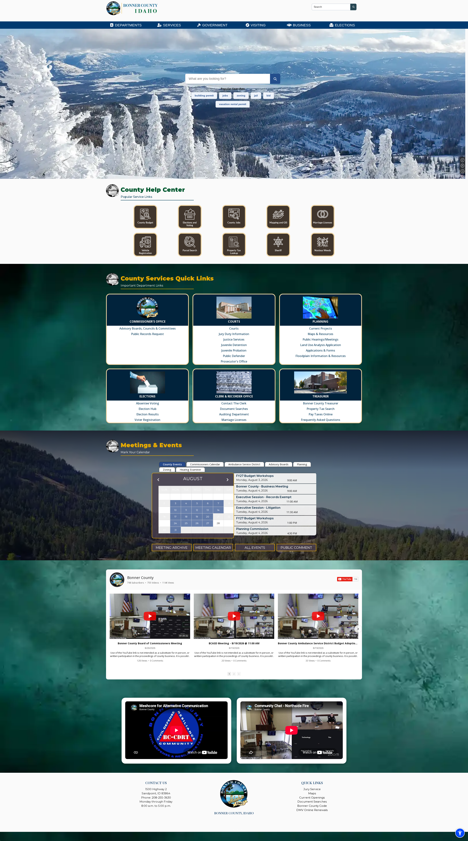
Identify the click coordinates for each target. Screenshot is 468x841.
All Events (255, 548)
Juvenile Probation (233, 350)
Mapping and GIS (278, 223)
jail (256, 95)
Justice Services (233, 339)
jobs (225, 95)
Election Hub (147, 409)
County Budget (145, 223)
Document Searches (234, 409)
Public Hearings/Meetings (320, 339)
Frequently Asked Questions (320, 420)
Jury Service (312, 789)
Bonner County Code (312, 806)
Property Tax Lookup (234, 251)
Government (215, 25)
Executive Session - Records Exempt (263, 497)
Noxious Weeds (322, 250)
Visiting (258, 25)
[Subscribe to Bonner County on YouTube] (347, 579)
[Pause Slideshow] (462, 166)
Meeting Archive (172, 548)
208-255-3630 (161, 797)
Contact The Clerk (233, 403)
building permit (204, 95)
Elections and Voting (190, 224)
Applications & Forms (320, 350)
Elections (345, 25)
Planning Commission (252, 529)
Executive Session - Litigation (258, 507)
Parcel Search (190, 250)
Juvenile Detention (234, 345)
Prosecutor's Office (234, 361)
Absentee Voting (147, 403)
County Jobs (233, 223)
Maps (312, 793)
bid (269, 95)
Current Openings (312, 797)
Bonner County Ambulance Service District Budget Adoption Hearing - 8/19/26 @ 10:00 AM (318, 643)
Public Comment (296, 548)
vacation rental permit (232, 104)
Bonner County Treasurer (320, 403)
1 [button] (229, 673)
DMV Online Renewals (312, 810)
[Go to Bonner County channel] (117, 579)
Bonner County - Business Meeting (262, 486)
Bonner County (140, 577)
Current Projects (320, 328)
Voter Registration (147, 420)
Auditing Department (234, 414)
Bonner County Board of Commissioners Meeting (150, 643)
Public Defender (234, 356)
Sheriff (278, 250)
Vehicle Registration (145, 251)
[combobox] (331, 7)
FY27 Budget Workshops (255, 476)
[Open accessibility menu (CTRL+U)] (460, 833)
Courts (234, 328)
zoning (241, 95)
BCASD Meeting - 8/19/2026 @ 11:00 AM (234, 643)
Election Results (147, 414)
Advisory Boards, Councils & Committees (147, 328)
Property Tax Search (321, 409)
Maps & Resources (320, 334)
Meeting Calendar (213, 548)
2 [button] (234, 673)
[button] (110, 629)
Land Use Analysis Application (320, 345)
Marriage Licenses (322, 223)
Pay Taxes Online (321, 414)
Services (172, 25)
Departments (128, 25)
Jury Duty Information (234, 334)
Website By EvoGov (234, 830)
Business (302, 25)
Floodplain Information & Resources (320, 356)
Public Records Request (147, 334)
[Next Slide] (462, 171)
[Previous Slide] (462, 160)
